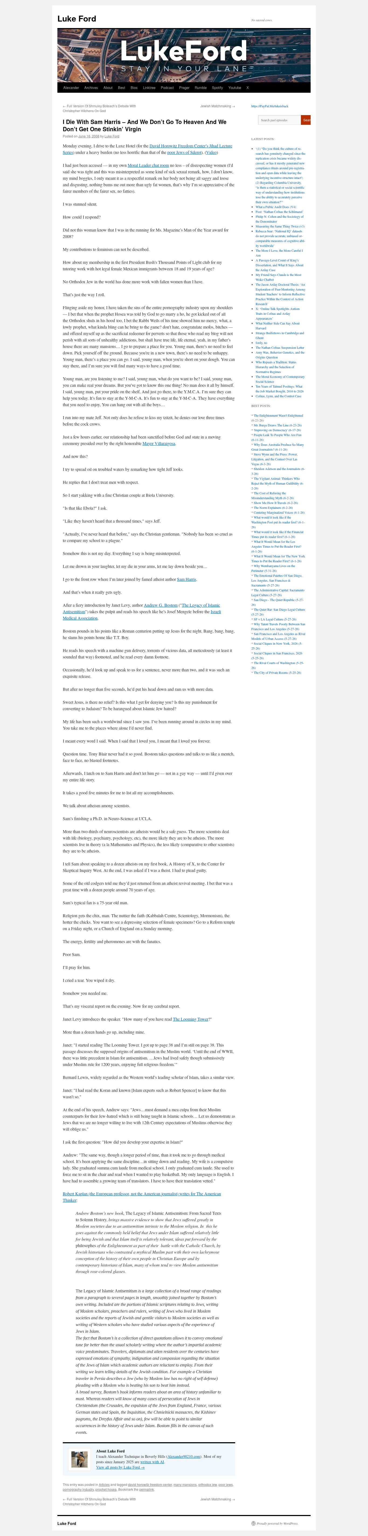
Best (121, 87)
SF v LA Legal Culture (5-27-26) (275, 619)
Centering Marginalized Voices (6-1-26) (279, 512)
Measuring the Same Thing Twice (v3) (280, 226)
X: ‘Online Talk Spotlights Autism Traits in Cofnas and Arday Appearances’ (278, 313)
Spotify (217, 87)
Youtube (234, 87)
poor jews (225, 1484)
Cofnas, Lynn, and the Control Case (278, 396)
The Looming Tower (190, 1019)
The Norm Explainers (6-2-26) (273, 507)
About (108, 87)
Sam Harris (186, 579)
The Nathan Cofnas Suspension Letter (280, 347)
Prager (184, 87)
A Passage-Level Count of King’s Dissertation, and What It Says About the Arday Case (279, 265)
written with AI (152, 1461)
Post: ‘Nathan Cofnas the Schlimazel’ (279, 211)
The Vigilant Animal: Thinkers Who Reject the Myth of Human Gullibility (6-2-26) (277, 483)
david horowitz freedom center (150, 1484)
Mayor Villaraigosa (159, 443)
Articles (104, 1484)
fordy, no (261, 342)
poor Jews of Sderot (184, 152)
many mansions (185, 1484)
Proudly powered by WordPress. (277, 1523)
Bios (134, 87)
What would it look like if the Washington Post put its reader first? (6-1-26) (278, 522)
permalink (146, 1489)
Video (211, 152)
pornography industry (78, 1489)
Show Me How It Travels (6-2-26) (276, 503)
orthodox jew (207, 1484)
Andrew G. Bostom (161, 605)
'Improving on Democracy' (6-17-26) (277, 430)
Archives (91, 87)
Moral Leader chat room (148, 165)
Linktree (149, 87)
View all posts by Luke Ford (120, 1467)
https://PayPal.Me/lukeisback (269, 106)
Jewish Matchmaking (217, 105)
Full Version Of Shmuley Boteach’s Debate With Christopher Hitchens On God (99, 108)
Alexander (71, 87)
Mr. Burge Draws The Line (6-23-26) (278, 425)
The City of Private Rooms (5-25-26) (277, 672)
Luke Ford (76, 18)
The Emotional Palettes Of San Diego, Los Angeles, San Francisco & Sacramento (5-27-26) (276, 580)
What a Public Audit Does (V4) (276, 207)
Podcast (167, 87)
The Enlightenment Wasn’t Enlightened (278, 415)
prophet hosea (106, 1489)
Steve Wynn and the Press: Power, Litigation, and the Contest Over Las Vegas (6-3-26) (274, 459)
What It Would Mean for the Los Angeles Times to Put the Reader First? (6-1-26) (276, 546)
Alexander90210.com (184, 1456)
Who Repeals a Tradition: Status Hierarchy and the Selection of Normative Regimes (276, 367)
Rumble (201, 87)
